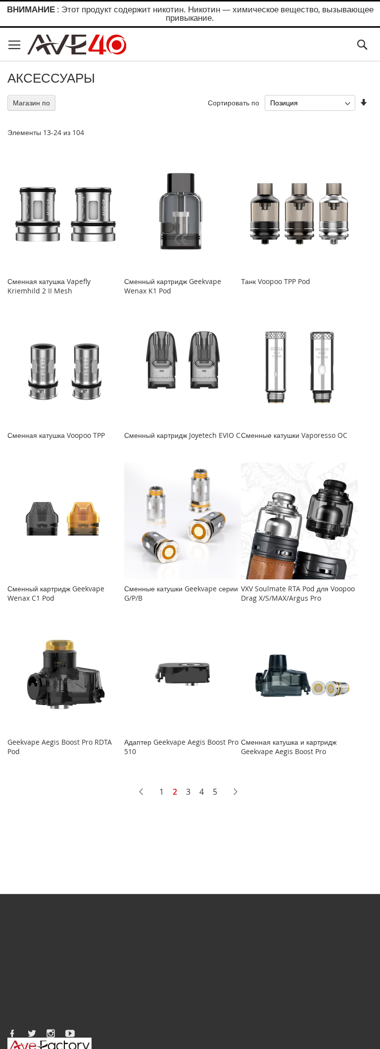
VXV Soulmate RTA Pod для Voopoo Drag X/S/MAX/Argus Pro (298, 593)
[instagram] (51, 1033)
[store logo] (76, 44)
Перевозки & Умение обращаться (62, 983)
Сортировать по (233, 102)
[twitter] (32, 1033)
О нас (16, 923)
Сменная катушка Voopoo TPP (56, 435)
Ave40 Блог (106, 923)
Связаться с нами (57, 923)
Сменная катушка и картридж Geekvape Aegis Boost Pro (288, 746)
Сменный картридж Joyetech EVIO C (182, 435)
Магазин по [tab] (31, 102)
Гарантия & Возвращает (46, 993)
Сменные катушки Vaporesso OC (294, 435)
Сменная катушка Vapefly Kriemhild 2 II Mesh (49, 286)
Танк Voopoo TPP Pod (275, 281)
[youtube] (70, 1033)
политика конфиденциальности (58, 1012)
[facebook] (12, 1033)
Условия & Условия (38, 1002)
